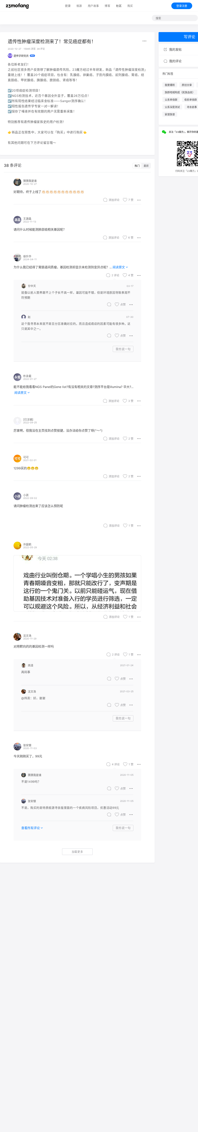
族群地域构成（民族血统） (180, 92)
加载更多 (77, 851)
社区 (119, 5)
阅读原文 (119, 267)
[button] (144, 40)
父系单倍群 (171, 99)
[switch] (141, 166)
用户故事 (93, 5)
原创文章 (187, 84)
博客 (107, 5)
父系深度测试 (172, 106)
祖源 (79, 5)
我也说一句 (123, 349)
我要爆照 (170, 84)
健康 (68, 5)
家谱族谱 (170, 114)
